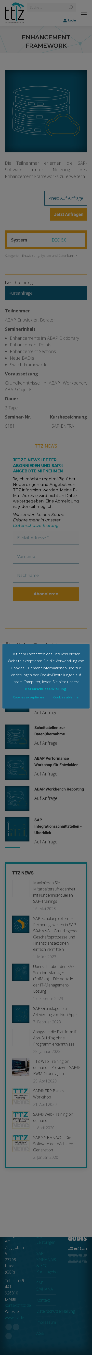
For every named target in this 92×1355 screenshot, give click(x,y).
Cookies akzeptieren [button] (28, 697)
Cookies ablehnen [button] (66, 697)
